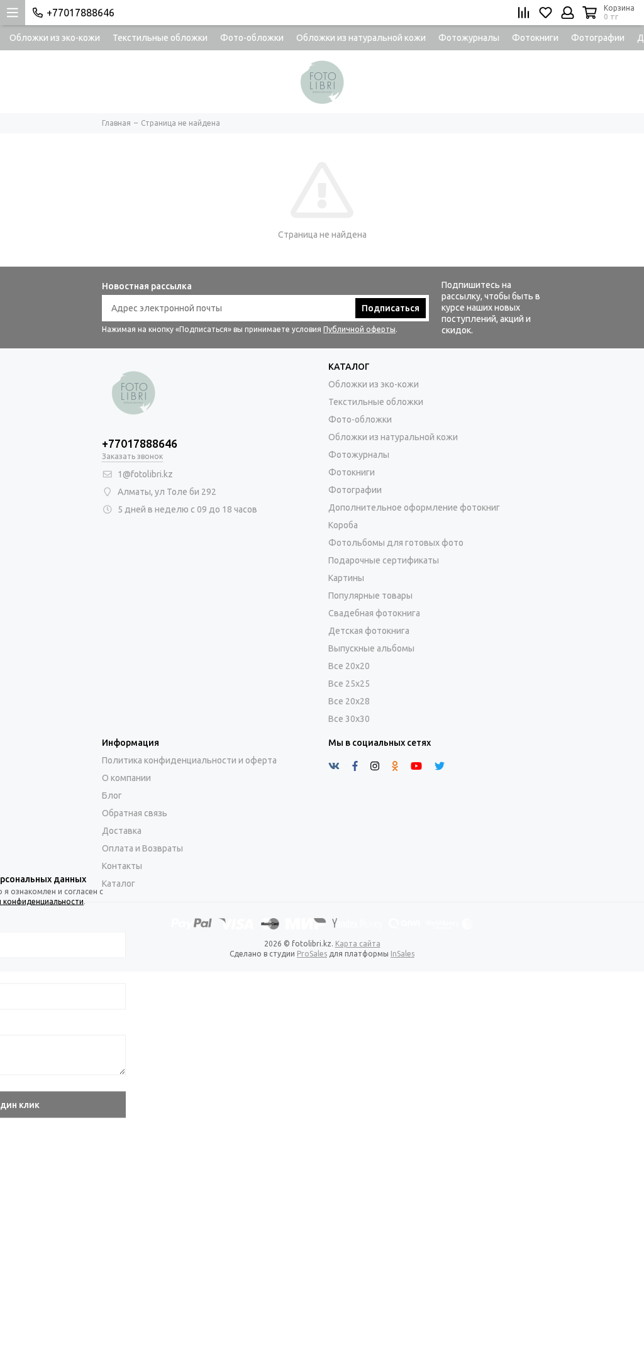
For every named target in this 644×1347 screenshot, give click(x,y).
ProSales (312, 954)
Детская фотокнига (368, 631)
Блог (112, 795)
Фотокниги (535, 38)
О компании (126, 778)
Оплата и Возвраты (142, 848)
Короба (343, 525)
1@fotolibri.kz (145, 474)
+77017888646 (80, 12)
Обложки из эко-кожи (54, 38)
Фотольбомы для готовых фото (396, 543)
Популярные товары (370, 595)
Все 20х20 (349, 666)
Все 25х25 (349, 684)
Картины (346, 578)
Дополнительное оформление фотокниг (414, 507)
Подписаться (390, 308)
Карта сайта (357, 944)
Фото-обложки (252, 38)
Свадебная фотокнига (374, 613)
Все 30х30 (349, 719)
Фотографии (598, 38)
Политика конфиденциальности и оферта (189, 760)
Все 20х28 (349, 701)
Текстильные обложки (160, 38)
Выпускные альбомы (371, 648)
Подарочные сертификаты (383, 560)
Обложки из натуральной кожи (361, 38)
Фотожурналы (468, 38)
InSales (402, 954)
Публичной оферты (359, 329)
